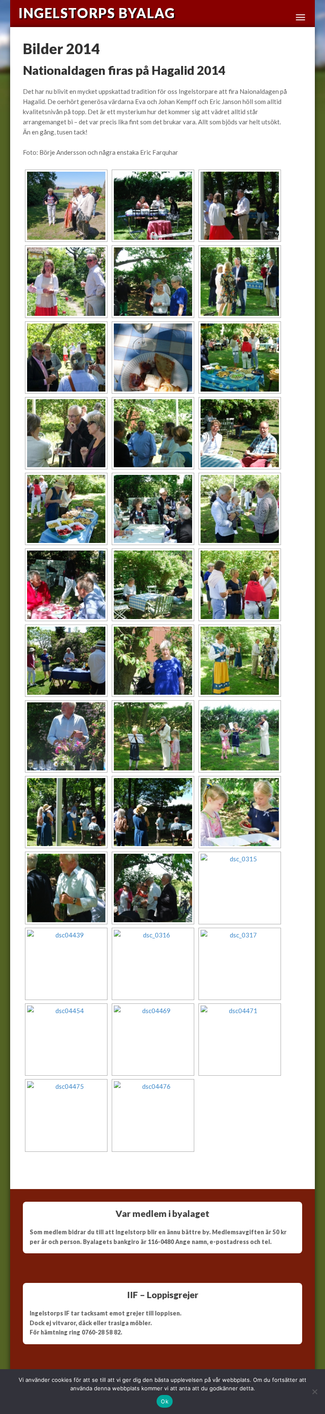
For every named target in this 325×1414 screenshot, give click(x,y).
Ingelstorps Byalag (97, 13)
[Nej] (314, 1391)
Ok (164, 1401)
